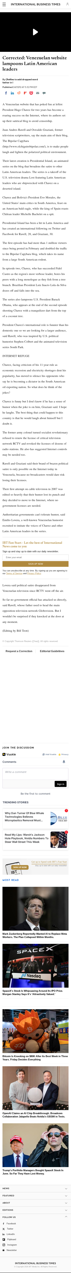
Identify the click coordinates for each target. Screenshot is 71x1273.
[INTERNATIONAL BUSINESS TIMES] (35, 5)
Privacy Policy (34, 573)
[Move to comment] (44, 93)
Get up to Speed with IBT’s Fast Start (49, 862)
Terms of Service (14, 573)
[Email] (38, 93)
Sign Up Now (20, 867)
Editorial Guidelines (52, 651)
